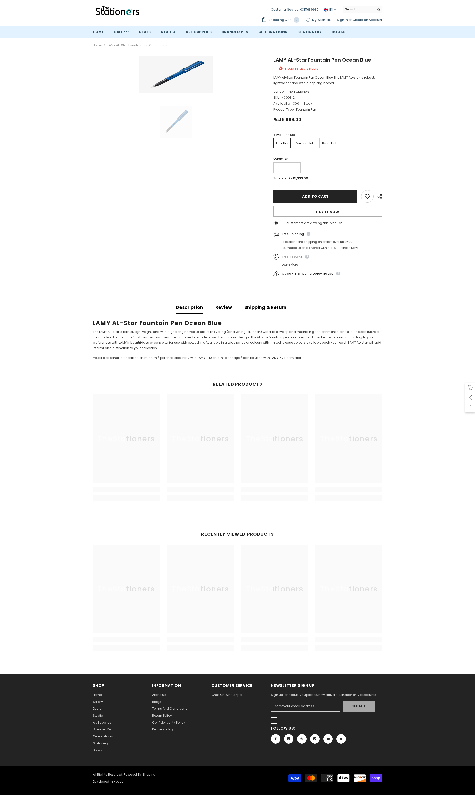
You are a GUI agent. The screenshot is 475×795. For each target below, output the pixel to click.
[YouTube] (328, 739)
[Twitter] (341, 739)
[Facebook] (275, 739)
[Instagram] (288, 739)
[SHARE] (378, 197)
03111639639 (309, 9)
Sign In (343, 20)
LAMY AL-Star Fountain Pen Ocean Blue (322, 59)
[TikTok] (315, 739)
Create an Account (367, 20)
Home (97, 45)
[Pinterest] (302, 739)
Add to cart (315, 196)
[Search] (362, 9)
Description (189, 307)
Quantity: (280, 159)
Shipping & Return (265, 307)
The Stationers (298, 92)
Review (223, 307)
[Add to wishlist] (367, 196)
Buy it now (327, 211)
